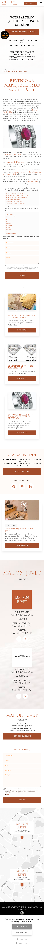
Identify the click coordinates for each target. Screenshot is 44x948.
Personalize (22, 939)
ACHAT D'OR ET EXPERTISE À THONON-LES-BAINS (21, 316)
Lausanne (9, 227)
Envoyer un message (22, 471)
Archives (35, 907)
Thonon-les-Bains (11, 233)
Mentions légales (7, 907)
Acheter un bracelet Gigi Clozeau (15, 203)
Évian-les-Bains (10, 222)
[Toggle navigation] (41, 3)
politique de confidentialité (24, 270)
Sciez (7, 231)
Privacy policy (23, 943)
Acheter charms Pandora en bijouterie (16, 197)
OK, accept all (22, 926)
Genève (8, 223)
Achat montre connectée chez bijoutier (17, 195)
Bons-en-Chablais (11, 216)
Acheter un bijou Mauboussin (14, 201)
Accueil (4, 70)
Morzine (8, 229)
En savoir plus (22, 330)
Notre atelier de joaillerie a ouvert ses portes (19, 529)
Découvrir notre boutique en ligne (22, 32)
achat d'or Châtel (32, 182)
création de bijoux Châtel (12, 154)
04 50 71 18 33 (22, 461)
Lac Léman (9, 225)
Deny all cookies (22, 932)
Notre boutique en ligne (22, 736)
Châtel (16, 70)
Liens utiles (23, 907)
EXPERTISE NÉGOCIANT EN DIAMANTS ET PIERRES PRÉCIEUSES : (21, 416)
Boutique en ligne (30, 3)
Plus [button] (7, 794)
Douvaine (8, 220)
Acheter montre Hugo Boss (13, 199)
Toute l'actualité (22, 545)
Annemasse (9, 214)
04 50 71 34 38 (22, 465)
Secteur (10, 70)
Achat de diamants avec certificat (15, 193)
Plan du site (16, 907)
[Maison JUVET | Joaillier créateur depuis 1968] (10, 3)
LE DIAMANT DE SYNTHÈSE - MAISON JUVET (21, 367)
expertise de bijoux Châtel (16, 162)
